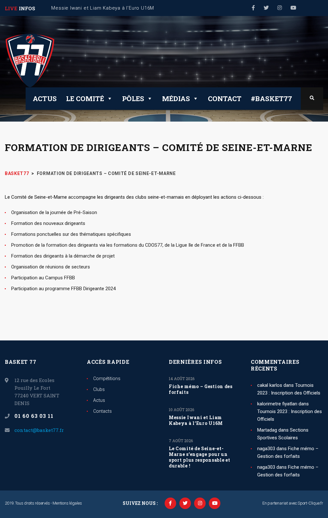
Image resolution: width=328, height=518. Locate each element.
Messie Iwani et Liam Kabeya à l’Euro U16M (196, 420)
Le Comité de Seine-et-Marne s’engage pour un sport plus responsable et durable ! (199, 457)
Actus (45, 98)
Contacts (102, 411)
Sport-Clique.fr (310, 503)
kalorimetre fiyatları (277, 404)
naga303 (266, 448)
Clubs (99, 389)
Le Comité (85, 98)
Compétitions (106, 378)
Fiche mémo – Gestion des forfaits (201, 389)
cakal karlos (269, 385)
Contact (225, 98)
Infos (27, 8)
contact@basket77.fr (39, 430)
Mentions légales (67, 503)
